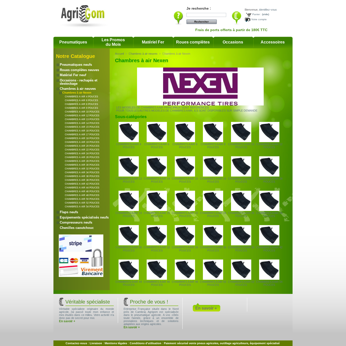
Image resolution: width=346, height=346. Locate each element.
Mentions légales (116, 343)
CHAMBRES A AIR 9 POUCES (81, 108)
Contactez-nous (76, 343)
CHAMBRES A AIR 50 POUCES (82, 199)
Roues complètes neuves (79, 70)
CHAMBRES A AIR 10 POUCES (82, 112)
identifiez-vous (268, 9)
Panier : (256, 14)
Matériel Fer (153, 42)
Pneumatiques (73, 42)
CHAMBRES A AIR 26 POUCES (82, 157)
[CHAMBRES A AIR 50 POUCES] (213, 278)
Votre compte (259, 19)
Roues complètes (193, 42)
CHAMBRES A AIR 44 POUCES (82, 187)
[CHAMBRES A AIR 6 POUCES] (157, 141)
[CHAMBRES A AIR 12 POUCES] (269, 141)
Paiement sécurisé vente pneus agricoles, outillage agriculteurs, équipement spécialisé (222, 343)
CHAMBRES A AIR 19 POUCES (82, 142)
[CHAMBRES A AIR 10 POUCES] (241, 141)
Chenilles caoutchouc (77, 228)
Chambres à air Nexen (76, 92)
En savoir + (67, 321)
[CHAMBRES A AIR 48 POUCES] (185, 278)
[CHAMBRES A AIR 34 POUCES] (185, 244)
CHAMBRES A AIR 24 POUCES (82, 153)
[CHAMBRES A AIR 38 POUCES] (241, 244)
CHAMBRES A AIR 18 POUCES (82, 138)
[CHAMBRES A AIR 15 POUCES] (185, 175)
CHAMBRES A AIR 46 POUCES (82, 191)
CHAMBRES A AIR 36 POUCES (82, 176)
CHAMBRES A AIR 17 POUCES (82, 134)
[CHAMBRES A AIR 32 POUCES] (157, 244)
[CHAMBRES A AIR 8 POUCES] (185, 141)
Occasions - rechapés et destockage (78, 81)
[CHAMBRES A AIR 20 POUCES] (157, 209)
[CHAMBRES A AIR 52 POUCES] (241, 278)
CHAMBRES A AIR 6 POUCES (81, 100)
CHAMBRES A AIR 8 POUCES (81, 104)
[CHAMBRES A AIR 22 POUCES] (185, 209)
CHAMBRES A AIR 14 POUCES (82, 123)
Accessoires (273, 42)
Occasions (233, 42)
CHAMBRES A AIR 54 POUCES (82, 206)
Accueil (119, 53)
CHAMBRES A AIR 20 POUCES (82, 146)
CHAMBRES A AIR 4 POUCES (81, 96)
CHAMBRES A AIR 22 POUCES (82, 149)
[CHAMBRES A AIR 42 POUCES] (269, 244)
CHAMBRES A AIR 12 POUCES (82, 115)
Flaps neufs (69, 212)
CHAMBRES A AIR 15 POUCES (82, 127)
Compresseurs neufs (76, 222)
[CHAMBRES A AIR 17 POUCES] (241, 175)
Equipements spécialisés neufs (84, 217)
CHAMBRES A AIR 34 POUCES (82, 172)
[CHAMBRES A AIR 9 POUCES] (213, 141)
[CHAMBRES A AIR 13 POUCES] (129, 175)
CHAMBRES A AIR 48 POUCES (82, 195)
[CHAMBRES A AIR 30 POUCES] (129, 244)
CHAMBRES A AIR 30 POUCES (82, 165)
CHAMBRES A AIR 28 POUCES (82, 161)
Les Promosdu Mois (113, 42)
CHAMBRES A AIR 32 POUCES (82, 168)
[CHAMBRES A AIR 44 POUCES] (129, 278)
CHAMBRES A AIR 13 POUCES (82, 119)
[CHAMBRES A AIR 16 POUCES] (213, 175)
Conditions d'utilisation (145, 343)
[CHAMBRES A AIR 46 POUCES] (157, 278)
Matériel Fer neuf (73, 75)
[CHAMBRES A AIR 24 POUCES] (213, 209)
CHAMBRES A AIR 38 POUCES (82, 180)
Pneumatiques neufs (76, 65)
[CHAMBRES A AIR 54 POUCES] (269, 278)
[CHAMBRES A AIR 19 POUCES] (129, 209)
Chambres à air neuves (78, 89)
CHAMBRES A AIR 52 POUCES (82, 203)
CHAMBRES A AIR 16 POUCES (82, 130)
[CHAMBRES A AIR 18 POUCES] (269, 175)
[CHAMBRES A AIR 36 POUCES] (213, 244)
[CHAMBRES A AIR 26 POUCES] (241, 209)
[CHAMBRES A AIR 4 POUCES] (129, 141)
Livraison (96, 343)
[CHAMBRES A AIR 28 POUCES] (269, 209)
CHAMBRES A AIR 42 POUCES (82, 184)
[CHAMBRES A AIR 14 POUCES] (157, 175)
